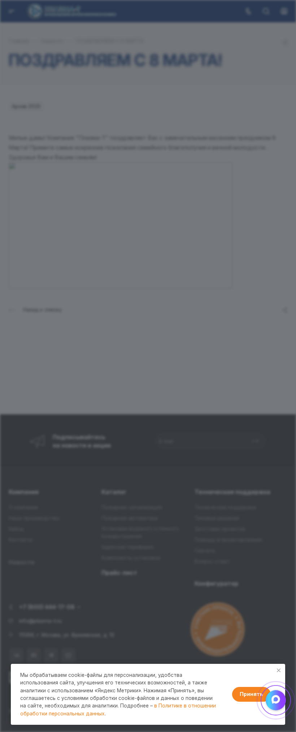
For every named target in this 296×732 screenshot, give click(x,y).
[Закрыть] (278, 670)
